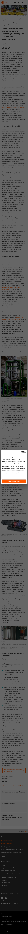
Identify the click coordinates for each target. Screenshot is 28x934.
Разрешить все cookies (14, 481)
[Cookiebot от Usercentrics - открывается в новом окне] (20, 452)
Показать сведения (18, 476)
